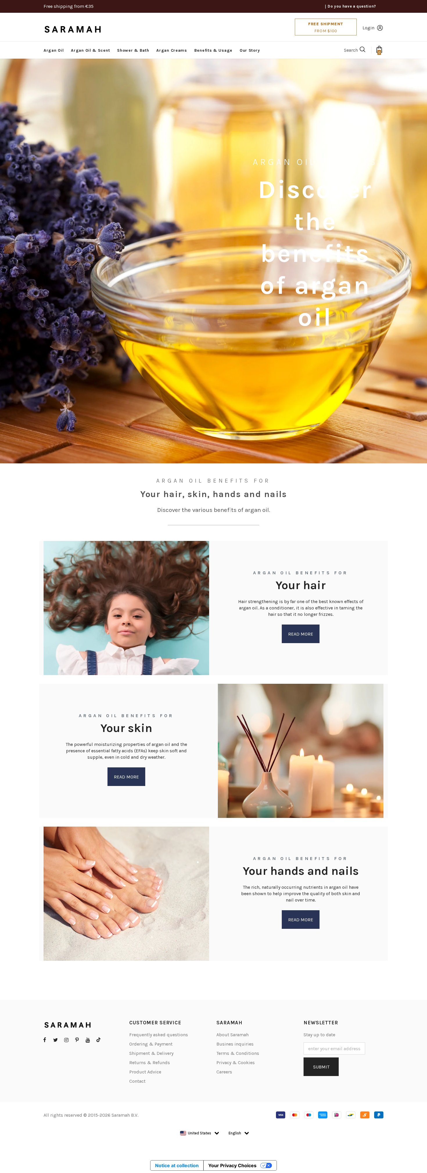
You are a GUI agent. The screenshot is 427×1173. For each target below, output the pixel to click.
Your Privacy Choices (232, 1165)
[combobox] (195, 1133)
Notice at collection (177, 1165)
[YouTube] (87, 1040)
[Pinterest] (77, 1040)
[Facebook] (45, 1040)
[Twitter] (55, 1040)
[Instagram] (66, 1040)
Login (368, 27)
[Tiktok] (98, 1040)
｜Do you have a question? (350, 6)
